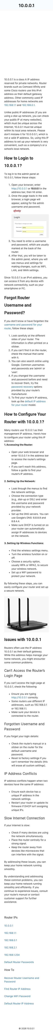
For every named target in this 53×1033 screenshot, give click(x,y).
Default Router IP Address (19, 1003)
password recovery (22, 386)
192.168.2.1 (10, 947)
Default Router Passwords (19, 962)
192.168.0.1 (28, 105)
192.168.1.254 (12, 954)
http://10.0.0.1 (19, 188)
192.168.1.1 (10, 105)
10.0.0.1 (26, 5)
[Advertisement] (26, 50)
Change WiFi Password (17, 996)
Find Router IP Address (17, 988)
